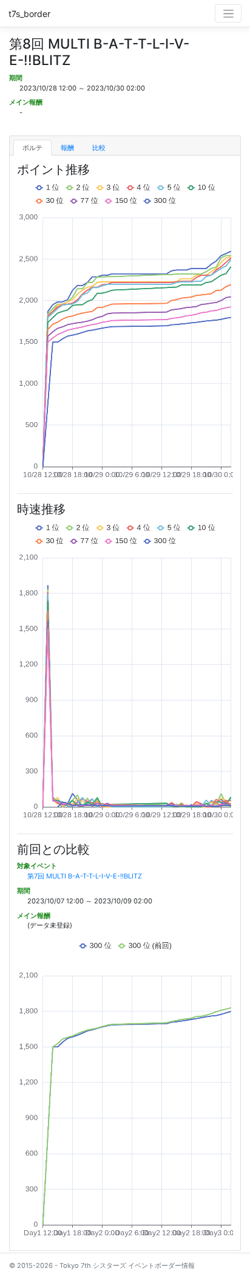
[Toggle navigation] (228, 13)
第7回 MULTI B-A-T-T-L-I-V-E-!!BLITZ (84, 876)
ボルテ (32, 147)
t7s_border (29, 14)
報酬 (67, 147)
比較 (99, 147)
